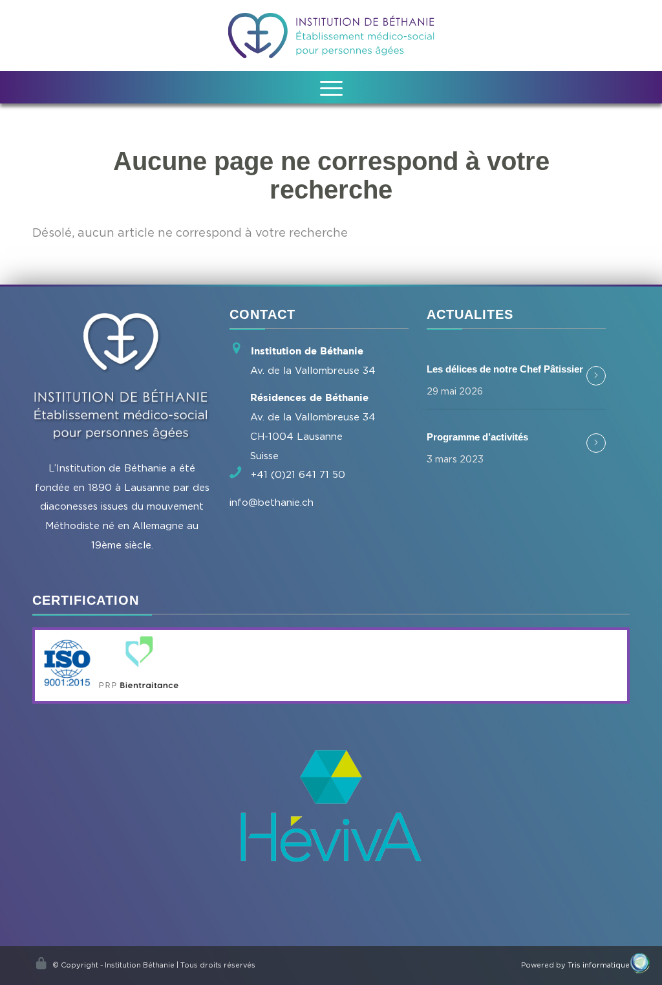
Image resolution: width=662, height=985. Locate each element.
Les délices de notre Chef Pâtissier (505, 368)
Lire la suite (596, 375)
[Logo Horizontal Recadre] (331, 35)
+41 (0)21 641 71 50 (298, 474)
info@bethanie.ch (272, 502)
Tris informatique (599, 965)
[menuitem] (331, 87)
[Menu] (331, 87)
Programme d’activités (477, 436)
